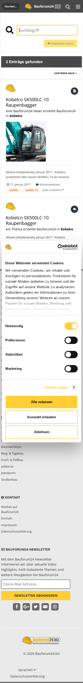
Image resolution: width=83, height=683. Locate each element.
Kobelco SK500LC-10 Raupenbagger (27, 102)
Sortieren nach (64, 73)
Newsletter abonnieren (35, 595)
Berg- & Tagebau (12, 453)
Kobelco (16, 116)
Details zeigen (56, 387)
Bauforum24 (43, 6)
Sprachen (26, 670)
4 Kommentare (49, 184)
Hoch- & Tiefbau (12, 460)
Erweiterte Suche (62, 43)
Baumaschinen (11, 447)
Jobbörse (7, 466)
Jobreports (8, 473)
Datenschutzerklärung (16, 531)
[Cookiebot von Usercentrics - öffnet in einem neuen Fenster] (58, 247)
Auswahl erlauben (41, 417)
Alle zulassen (41, 402)
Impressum (9, 525)
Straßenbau (9, 479)
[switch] (71, 340)
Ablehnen (41, 432)
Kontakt (6, 518)
